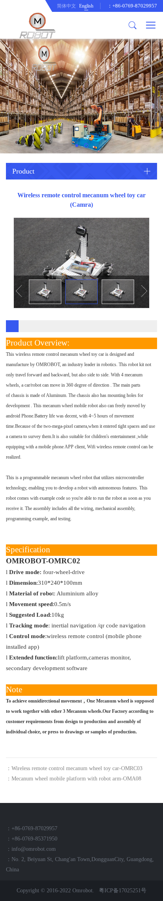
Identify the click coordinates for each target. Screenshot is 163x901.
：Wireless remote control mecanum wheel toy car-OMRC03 (74, 768)
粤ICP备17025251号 (122, 890)
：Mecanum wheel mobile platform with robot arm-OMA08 (73, 779)
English (86, 6)
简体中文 (66, 6)
